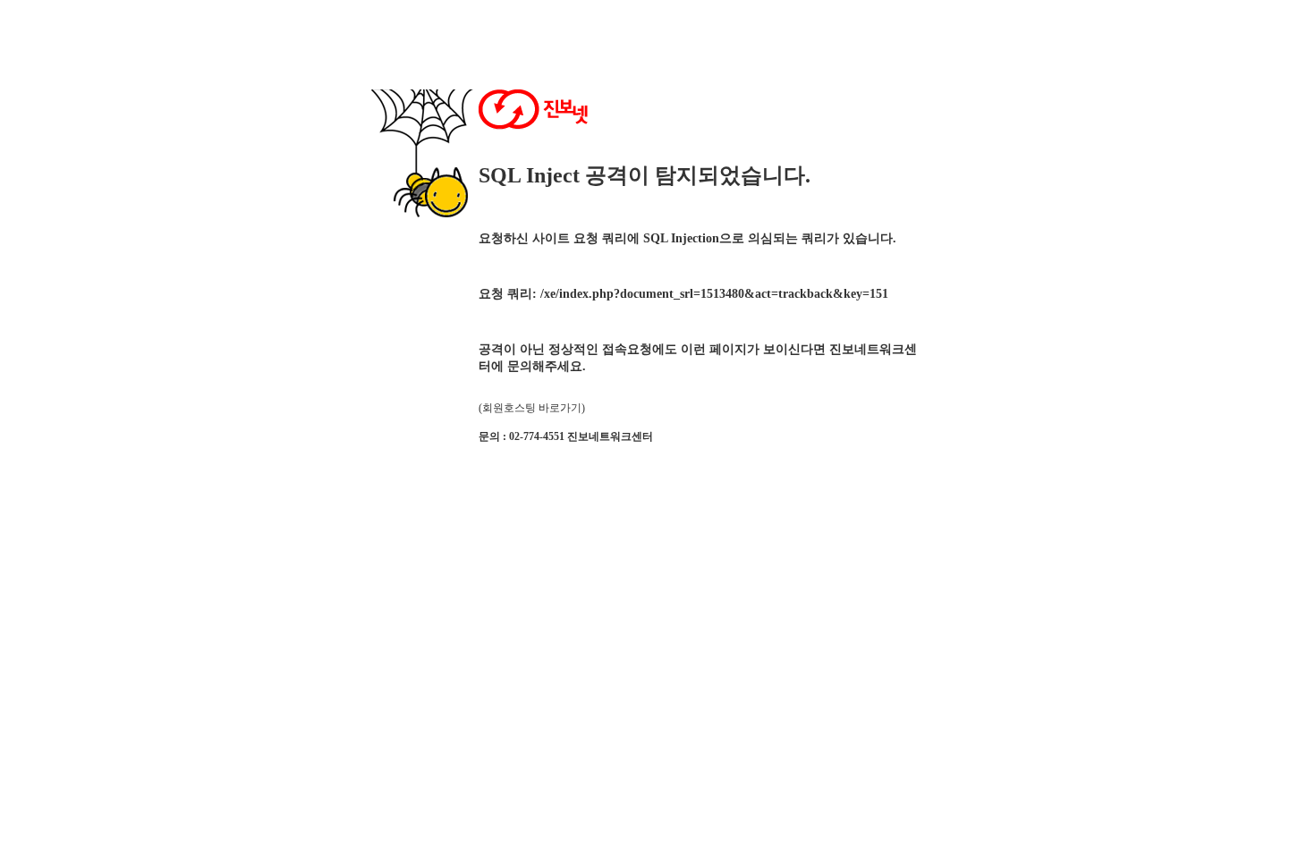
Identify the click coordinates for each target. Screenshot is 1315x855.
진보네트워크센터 (610, 436)
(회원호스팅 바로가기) (532, 408)
